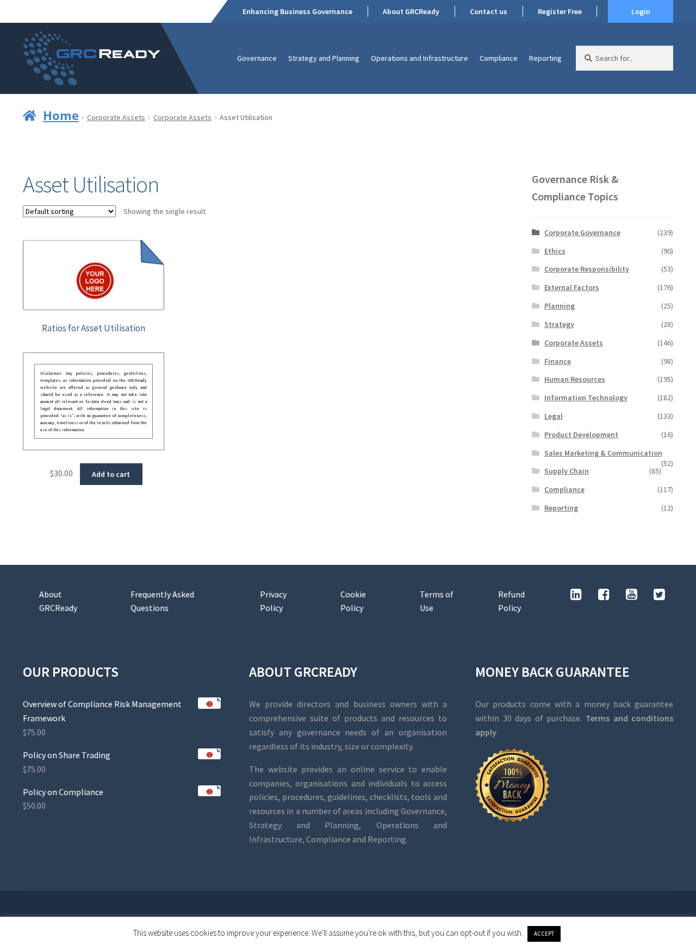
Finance (557, 361)
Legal (553, 416)
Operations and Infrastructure (419, 58)
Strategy (559, 324)
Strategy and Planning (323, 58)
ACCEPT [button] (544, 933)
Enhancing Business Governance (297, 11)
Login (640, 11)
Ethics (555, 251)
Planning (559, 306)
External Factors (571, 287)
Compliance (499, 58)
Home (61, 115)
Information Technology (585, 397)
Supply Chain (566, 471)
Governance (257, 58)
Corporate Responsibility (586, 269)
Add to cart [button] (111, 474)
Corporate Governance (582, 232)
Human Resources (574, 379)
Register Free (560, 11)
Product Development (581, 434)
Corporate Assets (116, 117)
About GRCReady (411, 11)
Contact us (488, 11)
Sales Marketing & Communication (603, 453)
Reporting (545, 58)
